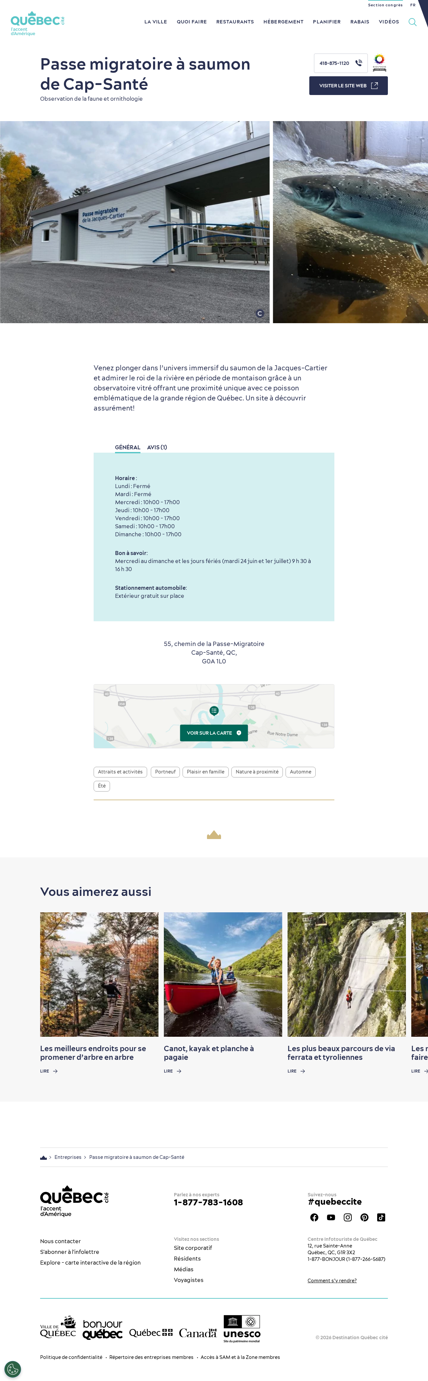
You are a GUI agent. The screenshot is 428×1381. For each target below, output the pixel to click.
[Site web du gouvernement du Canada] (198, 1332)
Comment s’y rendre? (332, 1281)
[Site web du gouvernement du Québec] (151, 1332)
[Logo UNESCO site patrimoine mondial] (242, 1329)
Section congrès (385, 5)
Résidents (187, 1258)
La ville (156, 22)
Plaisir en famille (205, 772)
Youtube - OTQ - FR (331, 1217)
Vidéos (389, 22)
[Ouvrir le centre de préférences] (12, 1369)
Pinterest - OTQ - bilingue (364, 1217)
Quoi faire (192, 22)
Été (102, 786)
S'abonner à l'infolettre (69, 1252)
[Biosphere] (379, 63)
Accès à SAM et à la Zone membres (240, 1357)
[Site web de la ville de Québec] (58, 1326)
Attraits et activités (120, 772)
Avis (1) (157, 447)
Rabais (360, 22)
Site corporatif (193, 1248)
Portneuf (165, 772)
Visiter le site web (342, 86)
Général (127, 447)
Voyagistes (189, 1280)
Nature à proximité (257, 772)
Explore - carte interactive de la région (90, 1262)
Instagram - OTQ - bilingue (347, 1217)
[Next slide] (410, 974)
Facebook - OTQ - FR (314, 1217)
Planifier (327, 22)
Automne (300, 772)
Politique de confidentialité (71, 1357)
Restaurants (235, 22)
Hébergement (283, 22)
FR (413, 5)
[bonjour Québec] (103, 1330)
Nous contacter (60, 1241)
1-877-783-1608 (208, 1202)
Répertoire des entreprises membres (151, 1357)
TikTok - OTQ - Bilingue (381, 1217)
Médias (184, 1269)
